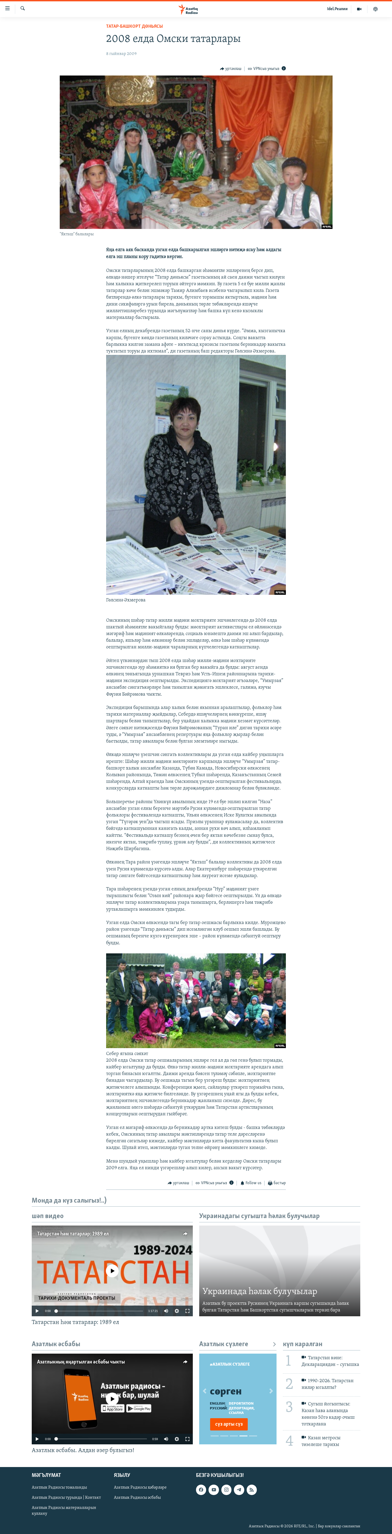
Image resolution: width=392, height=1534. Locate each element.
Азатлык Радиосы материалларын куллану (64, 1511)
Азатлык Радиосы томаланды (59, 1487)
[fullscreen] (187, 1311)
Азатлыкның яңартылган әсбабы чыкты (81, 1362)
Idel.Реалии (337, 9)
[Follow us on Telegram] (239, 1490)
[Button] (231, 68)
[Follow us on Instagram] (226, 1490)
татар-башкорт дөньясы (134, 26)
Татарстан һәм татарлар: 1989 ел (73, 1234)
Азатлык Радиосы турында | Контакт (66, 1498)
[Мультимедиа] (359, 9)
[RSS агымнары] (252, 1490)
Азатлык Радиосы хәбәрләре (140, 1487)
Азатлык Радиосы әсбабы (137, 1498)
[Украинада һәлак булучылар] (279, 1271)
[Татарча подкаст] (375, 9)
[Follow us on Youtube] (214, 1490)
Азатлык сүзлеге (223, 1344)
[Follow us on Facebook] (201, 1490)
